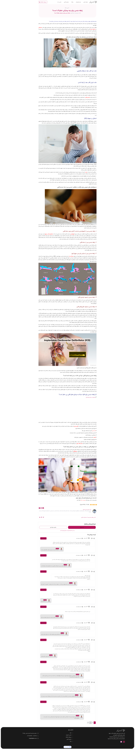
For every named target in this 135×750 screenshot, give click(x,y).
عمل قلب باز (71, 256)
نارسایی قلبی (87, 97)
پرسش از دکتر (83, 500)
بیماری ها (76, 13)
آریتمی (94, 437)
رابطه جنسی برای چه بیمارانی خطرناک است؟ (67, 10)
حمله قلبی (72, 13)
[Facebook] (43, 508)
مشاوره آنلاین (66, 2)
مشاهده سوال (43, 538)
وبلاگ (72, 2)
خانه (80, 13)
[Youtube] (39, 508)
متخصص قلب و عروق (49, 234)
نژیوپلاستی (72, 234)
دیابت (86, 172)
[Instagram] (41, 508)
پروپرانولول (75, 451)
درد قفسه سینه (93, 29)
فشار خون (94, 430)
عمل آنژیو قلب (78, 2)
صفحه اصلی (85, 2)
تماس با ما (59, 2)
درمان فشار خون (79, 443)
